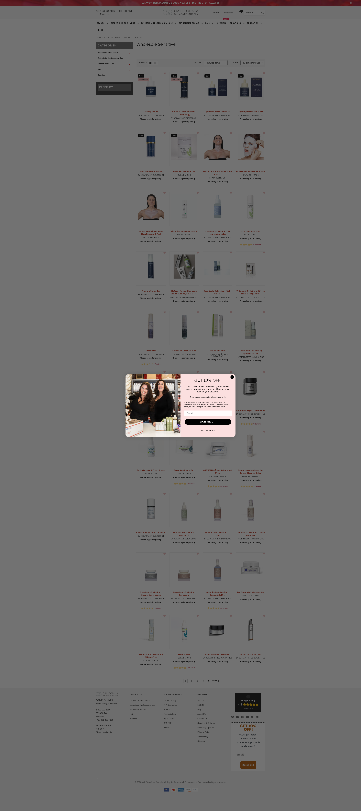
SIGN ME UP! (208, 422)
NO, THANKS (208, 430)
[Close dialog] (232, 377)
